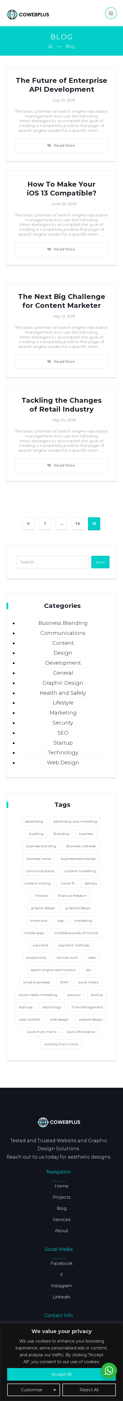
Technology (63, 753)
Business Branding (63, 623)
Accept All (61, 1374)
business (86, 833)
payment (40, 945)
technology (52, 1007)
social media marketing (38, 995)
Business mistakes (81, 846)
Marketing (63, 713)
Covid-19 (68, 883)
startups (26, 1007)
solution (74, 995)
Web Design (63, 763)
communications (40, 871)
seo (88, 970)
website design (91, 1019)
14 (78, 523)
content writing (38, 883)
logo (60, 920)
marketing (83, 920)
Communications (63, 633)
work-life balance (81, 1032)
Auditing (36, 833)
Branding (61, 833)
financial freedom (72, 895)
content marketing (80, 871)
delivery (91, 883)
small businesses (36, 982)
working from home (61, 1044)
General (63, 673)
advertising (34, 821)
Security (63, 723)
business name (39, 858)
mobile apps (34, 933)
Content (63, 643)
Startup (63, 743)
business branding (41, 846)
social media (88, 982)
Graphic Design (63, 683)
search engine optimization (53, 970)
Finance (41, 895)
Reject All (89, 1389)
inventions (38, 920)
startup (97, 995)
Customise (31, 1389)
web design (59, 1019)
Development (63, 663)
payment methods (73, 945)
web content (29, 1019)
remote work (67, 957)
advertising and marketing (75, 821)
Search (100, 562)
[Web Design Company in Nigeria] (27, 14)
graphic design (43, 908)
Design (62, 653)
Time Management (87, 1007)
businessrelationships (78, 858)
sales (92, 957)
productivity (36, 957)
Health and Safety (63, 693)
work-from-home (42, 1032)
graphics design (78, 908)
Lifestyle (63, 703)
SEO (62, 733)
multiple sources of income (76, 933)
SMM (64, 982)
